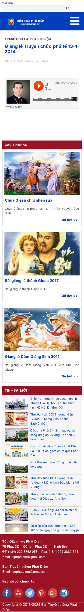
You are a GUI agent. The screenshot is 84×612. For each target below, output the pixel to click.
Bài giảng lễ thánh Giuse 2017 (32, 280)
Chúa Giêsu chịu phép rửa (28, 200)
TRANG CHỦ (14, 39)
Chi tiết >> (69, 220)
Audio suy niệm (38, 39)
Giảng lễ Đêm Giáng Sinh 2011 (32, 356)
